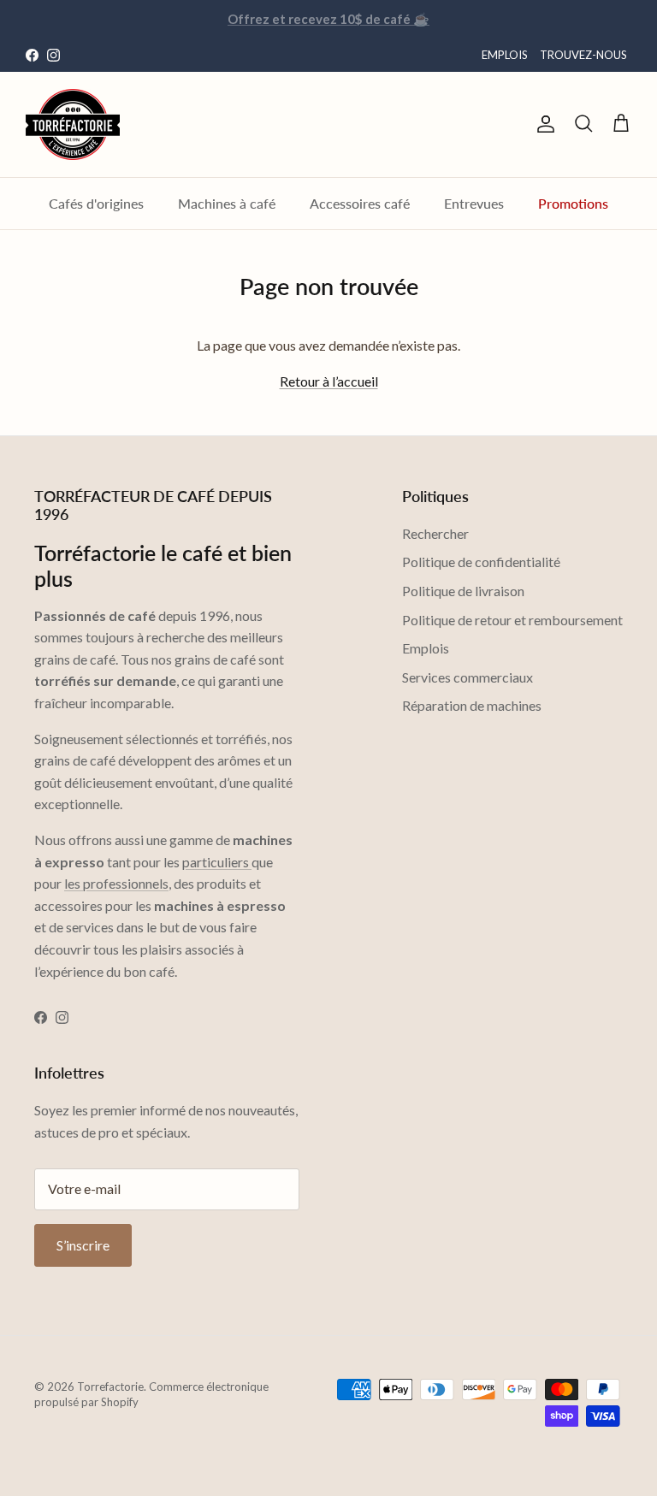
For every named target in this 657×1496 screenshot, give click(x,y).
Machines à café (226, 203)
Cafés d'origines (96, 203)
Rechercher (435, 533)
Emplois (425, 648)
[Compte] (542, 124)
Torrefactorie (110, 1386)
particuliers (217, 862)
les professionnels (116, 883)
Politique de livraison (463, 590)
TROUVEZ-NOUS (583, 55)
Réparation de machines (472, 705)
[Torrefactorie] (73, 124)
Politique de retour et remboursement (512, 620)
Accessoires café (360, 203)
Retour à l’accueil (329, 381)
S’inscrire (83, 1245)
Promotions (573, 203)
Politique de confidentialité (481, 561)
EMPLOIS (505, 55)
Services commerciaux (467, 677)
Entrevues (474, 203)
